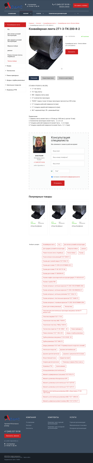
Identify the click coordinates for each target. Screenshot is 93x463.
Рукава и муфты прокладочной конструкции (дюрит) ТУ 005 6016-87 (63, 277)
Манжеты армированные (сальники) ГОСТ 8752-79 (58, 374)
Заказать (71, 52)
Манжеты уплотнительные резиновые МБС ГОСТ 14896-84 (60, 397)
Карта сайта (27, 457)
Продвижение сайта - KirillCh (12, 459)
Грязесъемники (60, 366)
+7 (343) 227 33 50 (61, 4)
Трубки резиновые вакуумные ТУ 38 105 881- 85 (57, 337)
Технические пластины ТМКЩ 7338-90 (54, 325)
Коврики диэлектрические (51, 362)
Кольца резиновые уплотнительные (53, 370)
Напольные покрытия (14, 85)
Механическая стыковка (78, 425)
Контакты (29, 428)
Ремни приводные (13, 75)
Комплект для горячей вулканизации (55, 423)
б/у (8, 29)
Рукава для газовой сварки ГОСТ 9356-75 (55, 261)
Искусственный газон (49, 358)
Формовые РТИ (12, 90)
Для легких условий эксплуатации (14, 34)
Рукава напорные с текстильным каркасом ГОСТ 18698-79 (60, 298)
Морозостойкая (13, 46)
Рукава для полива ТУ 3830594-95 (53, 273)
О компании (12, 13)
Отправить (58, 183)
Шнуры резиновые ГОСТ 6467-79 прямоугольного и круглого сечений (63, 345)
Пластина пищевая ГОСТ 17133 (52, 316)
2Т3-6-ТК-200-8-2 (36, 226)
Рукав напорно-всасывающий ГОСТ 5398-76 (56, 257)
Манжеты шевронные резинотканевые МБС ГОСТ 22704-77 (60, 401)
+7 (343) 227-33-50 (39, 162)
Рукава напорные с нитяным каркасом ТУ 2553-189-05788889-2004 (63, 286)
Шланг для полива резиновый (52, 306)
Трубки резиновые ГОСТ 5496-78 (52, 341)
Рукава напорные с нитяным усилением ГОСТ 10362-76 (59, 294)
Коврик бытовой (65, 358)
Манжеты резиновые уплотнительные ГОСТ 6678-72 (58, 387)
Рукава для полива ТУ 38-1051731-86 (54, 269)
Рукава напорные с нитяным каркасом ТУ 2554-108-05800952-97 (62, 290)
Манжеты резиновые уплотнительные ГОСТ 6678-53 (58, 383)
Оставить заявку (80, 5)
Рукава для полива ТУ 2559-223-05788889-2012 (57, 265)
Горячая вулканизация (77, 422)
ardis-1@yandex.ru (39, 165)
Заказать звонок (64, 6)
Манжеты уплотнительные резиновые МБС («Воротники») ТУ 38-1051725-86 (62, 392)
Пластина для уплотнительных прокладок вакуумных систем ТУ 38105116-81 (62, 311)
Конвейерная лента (13, 25)
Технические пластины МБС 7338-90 (54, 320)
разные (10, 50)
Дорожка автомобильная (67, 349)
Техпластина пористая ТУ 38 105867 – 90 (55, 329)
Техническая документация (58, 13)
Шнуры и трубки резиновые (16, 80)
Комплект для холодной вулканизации (56, 427)
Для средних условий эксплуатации (15, 40)
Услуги (38, 13)
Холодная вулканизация (78, 428)
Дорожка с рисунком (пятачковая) (73, 354)
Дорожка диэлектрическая (51, 354)
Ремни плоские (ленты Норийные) (15, 55)
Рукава (9, 66)
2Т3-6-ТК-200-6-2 (56, 226)
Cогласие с (66, 177)
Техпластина (11, 70)
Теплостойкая (12, 61)
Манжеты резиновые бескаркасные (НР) (55, 378)
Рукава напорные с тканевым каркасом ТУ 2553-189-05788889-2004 (63, 302)
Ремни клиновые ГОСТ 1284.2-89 (53, 333)
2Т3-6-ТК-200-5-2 (77, 226)
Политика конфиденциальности (13, 457)
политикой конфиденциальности (70, 177)
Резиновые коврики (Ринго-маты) (73, 362)
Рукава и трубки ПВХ (49, 282)
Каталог (26, 13)
